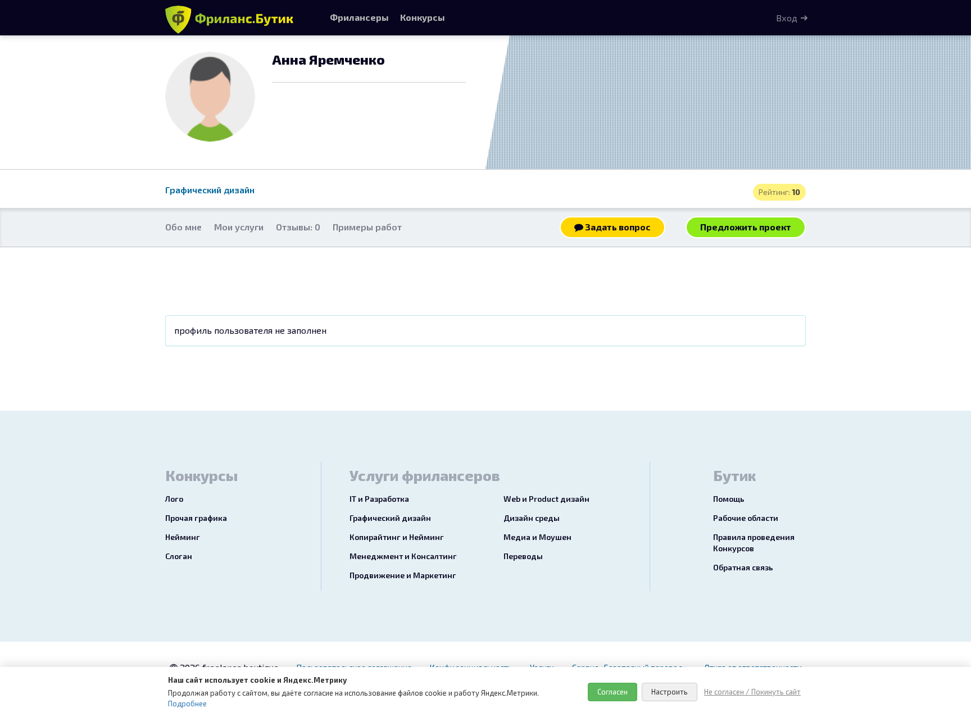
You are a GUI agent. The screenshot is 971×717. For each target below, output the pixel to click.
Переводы (523, 556)
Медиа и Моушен (537, 537)
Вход (786, 17)
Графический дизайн (210, 189)
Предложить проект (745, 226)
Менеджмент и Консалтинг (403, 556)
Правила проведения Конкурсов (754, 542)
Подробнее (187, 703)
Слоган (178, 556)
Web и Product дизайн (546, 498)
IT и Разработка (379, 498)
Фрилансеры (359, 17)
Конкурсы (422, 17)
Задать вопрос (617, 226)
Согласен (612, 691)
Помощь (729, 498)
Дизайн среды (531, 518)
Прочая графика (196, 518)
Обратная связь (743, 567)
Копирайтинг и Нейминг (397, 537)
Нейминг (182, 537)
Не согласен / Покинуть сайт (752, 691)
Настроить (669, 691)
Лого (174, 498)
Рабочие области (745, 518)
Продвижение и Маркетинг (403, 575)
